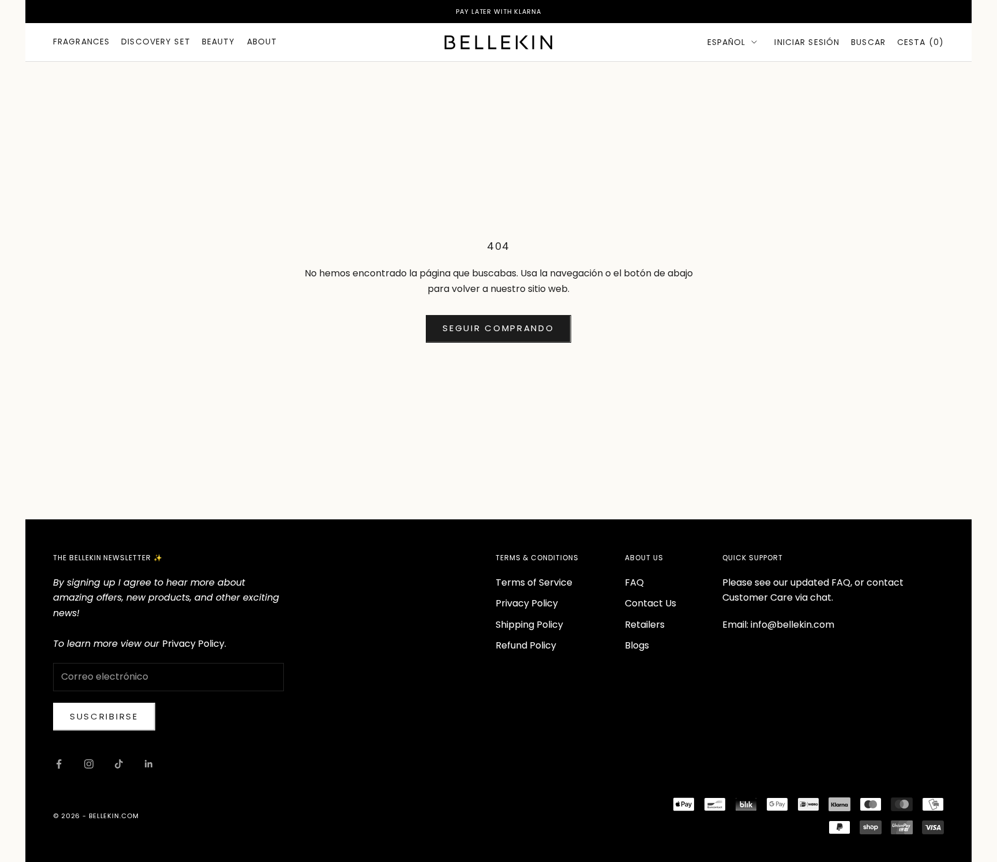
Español (726, 42)
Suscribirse (104, 716)
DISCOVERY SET (155, 41)
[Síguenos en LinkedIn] (149, 764)
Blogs (637, 645)
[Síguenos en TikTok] (119, 764)
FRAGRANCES (81, 41)
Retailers (645, 624)
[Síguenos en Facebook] (59, 764)
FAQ (634, 582)
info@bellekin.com (792, 624)
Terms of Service (534, 582)
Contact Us (650, 603)
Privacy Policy (527, 603)
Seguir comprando (498, 328)
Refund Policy (526, 645)
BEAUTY (218, 41)
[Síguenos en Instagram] (89, 764)
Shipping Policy (529, 624)
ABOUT (262, 41)
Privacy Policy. (194, 643)
